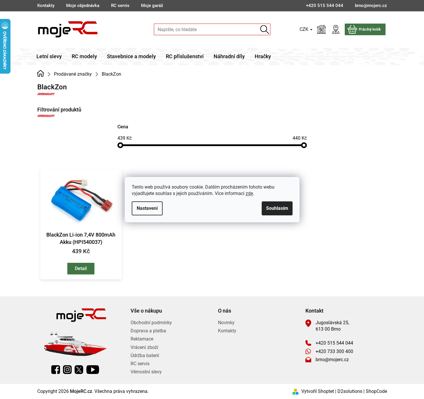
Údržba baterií (145, 355)
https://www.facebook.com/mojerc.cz (55, 369)
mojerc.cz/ (67, 369)
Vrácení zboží (144, 347)
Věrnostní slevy (146, 372)
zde (249, 193)
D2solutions (349, 391)
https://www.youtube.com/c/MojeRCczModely (92, 369)
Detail (81, 268)
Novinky (226, 322)
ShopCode (376, 391)
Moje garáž (152, 5)
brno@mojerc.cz (332, 359)
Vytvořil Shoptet (317, 391)
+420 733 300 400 (334, 351)
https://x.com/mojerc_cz (79, 369)
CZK (304, 29)
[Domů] (40, 74)
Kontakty (45, 5)
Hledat (265, 29)
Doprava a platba (148, 331)
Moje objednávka (82, 5)
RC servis (120, 5)
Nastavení (147, 208)
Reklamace (142, 339)
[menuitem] (49, 56)
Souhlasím (277, 208)
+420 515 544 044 (334, 343)
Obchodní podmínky (151, 322)
